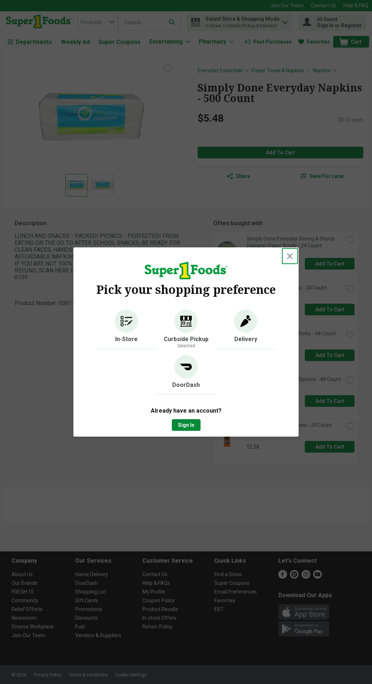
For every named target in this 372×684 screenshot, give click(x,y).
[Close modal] (290, 256)
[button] (126, 329)
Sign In (186, 425)
